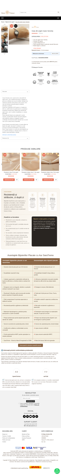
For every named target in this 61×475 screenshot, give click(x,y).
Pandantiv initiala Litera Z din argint (50, 172)
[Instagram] (36, 416)
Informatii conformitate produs (9, 134)
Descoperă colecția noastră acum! (30, 345)
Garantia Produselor (26, 438)
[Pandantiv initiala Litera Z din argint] (50, 162)
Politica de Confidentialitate (8, 438)
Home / (3, 22)
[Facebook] (24, 416)
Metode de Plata (25, 434)
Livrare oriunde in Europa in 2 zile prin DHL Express (35, 469)
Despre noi (4, 434)
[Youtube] (30, 416)
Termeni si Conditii (6, 436)
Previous (4, 25)
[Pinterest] (27, 416)
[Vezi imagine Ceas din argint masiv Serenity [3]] (4, 49)
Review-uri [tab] (5, 138)
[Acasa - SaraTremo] (9, 12)
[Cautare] (58, 12)
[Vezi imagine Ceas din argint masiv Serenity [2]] (4, 42)
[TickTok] (33, 416)
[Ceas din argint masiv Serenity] (19, 34)
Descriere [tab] (4, 91)
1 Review (41, 33)
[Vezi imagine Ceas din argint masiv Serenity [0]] (4, 29)
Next (4, 53)
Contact (4, 441)
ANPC (23, 439)
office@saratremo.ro (31, 425)
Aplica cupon (55, 53)
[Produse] (2, 18)
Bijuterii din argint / (10, 22)
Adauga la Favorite (38, 67)
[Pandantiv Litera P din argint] (11, 162)
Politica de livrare (6, 439)
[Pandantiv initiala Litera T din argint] (30, 162)
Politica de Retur (26, 436)
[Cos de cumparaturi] (58, 18)
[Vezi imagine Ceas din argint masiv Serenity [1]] (4, 35)
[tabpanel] (19, 34)
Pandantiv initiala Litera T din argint (30, 172)
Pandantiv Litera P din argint (11, 172)
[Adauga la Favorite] (17, 179)
